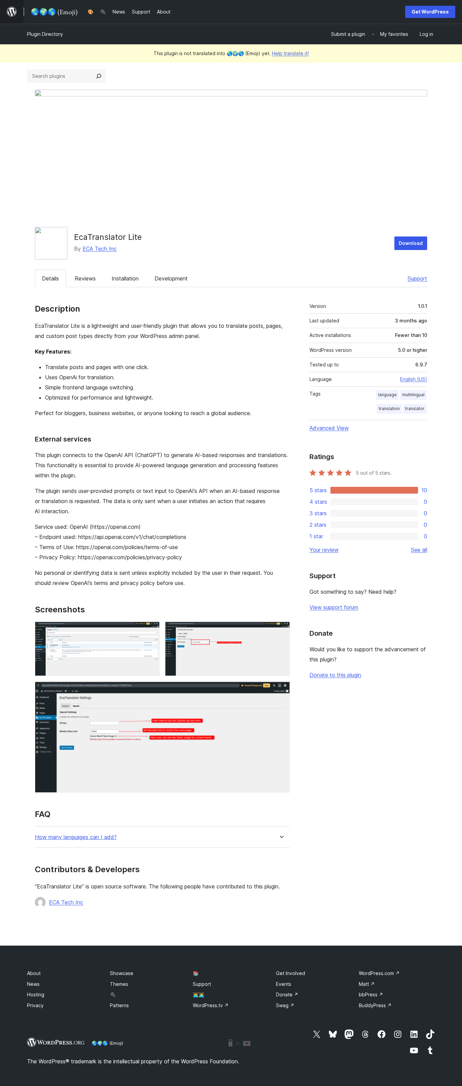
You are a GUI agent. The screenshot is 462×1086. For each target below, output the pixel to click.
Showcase (121, 973)
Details (50, 278)
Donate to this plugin (335, 675)
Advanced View (329, 428)
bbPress (371, 994)
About (34, 973)
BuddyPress (375, 1005)
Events (283, 984)
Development (171, 278)
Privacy (35, 1005)
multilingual (413, 394)
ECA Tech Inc (100, 248)
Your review (324, 549)
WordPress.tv (211, 1005)
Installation (125, 278)
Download (411, 243)
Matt (367, 984)
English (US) (413, 379)
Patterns (119, 1005)
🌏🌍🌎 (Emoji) (107, 1043)
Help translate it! (290, 53)
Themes (119, 984)
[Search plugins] (99, 76)
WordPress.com (379, 973)
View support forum (333, 607)
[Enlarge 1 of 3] (150, 630)
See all (419, 549)
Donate (287, 994)
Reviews (85, 278)
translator (414, 408)
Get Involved (290, 973)
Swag (285, 1005)
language (387, 394)
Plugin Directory (45, 34)
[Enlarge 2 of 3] (280, 630)
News (33, 984)
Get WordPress (430, 12)
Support (417, 278)
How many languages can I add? (76, 837)
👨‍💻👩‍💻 (198, 994)
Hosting (35, 994)
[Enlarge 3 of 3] (280, 690)
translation (389, 408)
